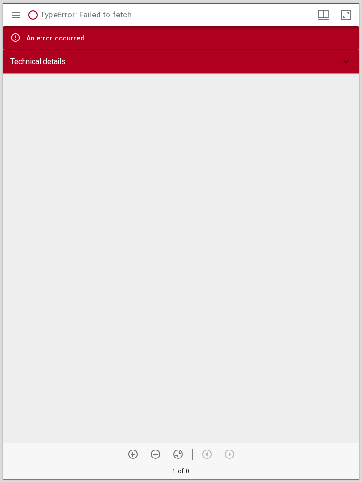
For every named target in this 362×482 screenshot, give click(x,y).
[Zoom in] (133, 454)
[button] (181, 61)
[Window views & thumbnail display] (323, 15)
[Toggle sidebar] (16, 15)
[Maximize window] (346, 15)
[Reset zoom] (178, 454)
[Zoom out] (155, 454)
